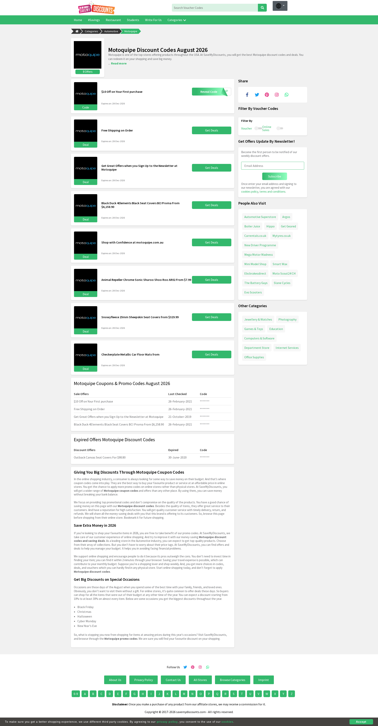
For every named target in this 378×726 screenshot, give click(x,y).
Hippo (270, 226)
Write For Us (153, 20)
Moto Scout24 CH (284, 273)
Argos (286, 217)
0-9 (76, 694)
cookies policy (249, 191)
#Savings (94, 20)
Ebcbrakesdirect (255, 273)
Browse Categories (232, 680)
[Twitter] (257, 95)
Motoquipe (130, 31)
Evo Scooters (253, 292)
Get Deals (211, 130)
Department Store (256, 348)
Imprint (263, 680)
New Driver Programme (260, 245)
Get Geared (288, 226)
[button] (280, 6)
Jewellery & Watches (258, 319)
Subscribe (274, 176)
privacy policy (167, 721)
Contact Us (173, 680)
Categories (175, 20)
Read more (119, 63)
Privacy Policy (143, 680)
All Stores (200, 680)
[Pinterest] (267, 95)
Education (276, 329)
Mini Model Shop (255, 264)
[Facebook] (247, 95)
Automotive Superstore (260, 217)
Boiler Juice (252, 226)
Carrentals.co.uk (255, 236)
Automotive (111, 31)
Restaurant (113, 20)
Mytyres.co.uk (281, 236)
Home (78, 20)
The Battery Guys (256, 283)
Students (133, 20)
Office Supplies (254, 357)
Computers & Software (259, 338)
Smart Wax (280, 264)
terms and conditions (272, 191)
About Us (115, 680)
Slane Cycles (282, 283)
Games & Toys (253, 329)
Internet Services (287, 348)
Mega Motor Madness (258, 254)
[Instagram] (277, 95)
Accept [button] (361, 721)
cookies (227, 721)
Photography (287, 319)
